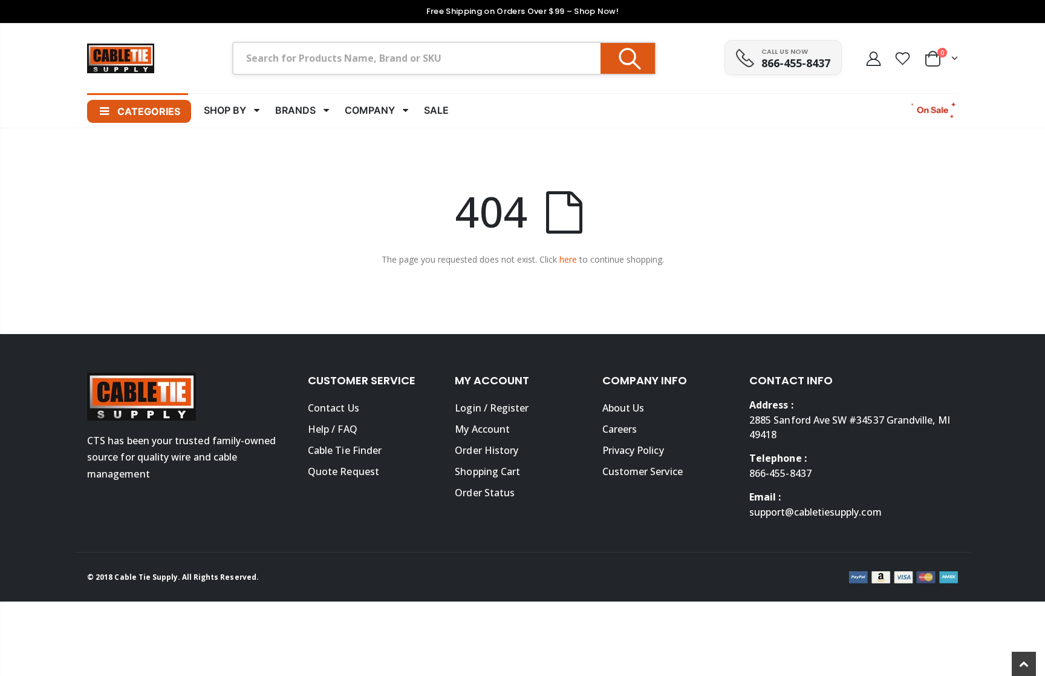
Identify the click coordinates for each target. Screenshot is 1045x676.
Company (370, 110)
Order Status (485, 492)
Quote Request (343, 471)
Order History (486, 450)
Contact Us (333, 408)
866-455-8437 (795, 63)
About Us (623, 408)
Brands (295, 110)
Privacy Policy (633, 450)
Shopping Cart (487, 471)
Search (628, 58)
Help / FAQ (332, 429)
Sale (436, 110)
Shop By (225, 110)
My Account (482, 429)
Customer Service (642, 471)
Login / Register (492, 408)
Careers (619, 429)
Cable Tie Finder (345, 450)
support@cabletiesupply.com (815, 512)
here (568, 259)
